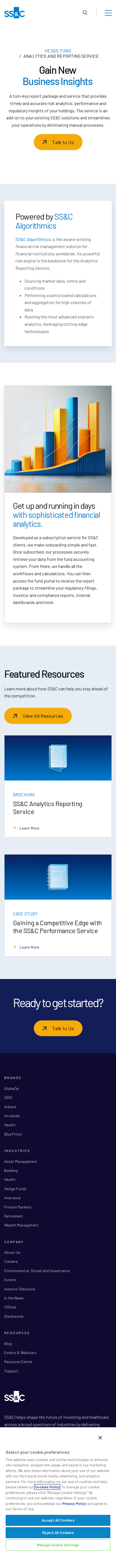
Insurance (12, 1197)
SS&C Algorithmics (33, 239)
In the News (14, 1297)
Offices (10, 1307)
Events (10, 1279)
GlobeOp (11, 1088)
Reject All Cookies (57, 1532)
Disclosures (14, 1316)
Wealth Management (21, 1225)
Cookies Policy (47, 1487)
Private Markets (18, 1207)
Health (9, 1124)
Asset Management (20, 1161)
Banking (11, 1170)
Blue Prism (13, 1134)
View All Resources (43, 716)
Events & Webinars (20, 1352)
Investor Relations (19, 1288)
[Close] (100, 1437)
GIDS (8, 1097)
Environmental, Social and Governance (37, 1270)
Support (11, 1370)
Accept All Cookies (58, 1520)
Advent (10, 1106)
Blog (8, 1343)
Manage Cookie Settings (58, 1545)
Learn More (29, 828)
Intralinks (12, 1115)
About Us (12, 1252)
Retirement (13, 1216)
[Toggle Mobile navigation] (108, 12)
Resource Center (18, 1361)
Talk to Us (63, 142)
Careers (11, 1261)
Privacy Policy (74, 1503)
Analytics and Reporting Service (61, 56)
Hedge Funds (15, 1188)
